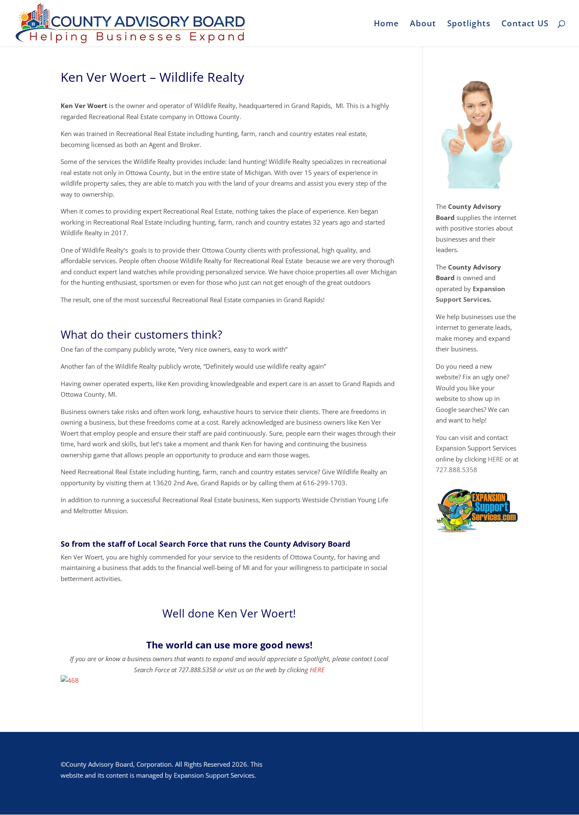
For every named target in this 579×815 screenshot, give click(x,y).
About (423, 24)
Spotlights (468, 24)
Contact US (524, 24)
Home (386, 24)
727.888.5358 (456, 469)
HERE (317, 669)
